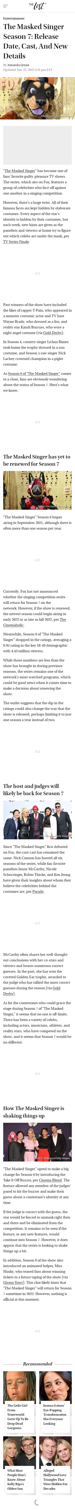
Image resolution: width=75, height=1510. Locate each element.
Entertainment (13, 18)
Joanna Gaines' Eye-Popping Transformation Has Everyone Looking (54, 1414)
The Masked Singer (20, 171)
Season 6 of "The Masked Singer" (34, 374)
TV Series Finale (16, 242)
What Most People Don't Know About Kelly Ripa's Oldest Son (16, 1480)
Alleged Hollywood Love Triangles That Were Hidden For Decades (55, 1480)
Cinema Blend (50, 1180)
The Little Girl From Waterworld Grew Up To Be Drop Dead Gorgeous (17, 1417)
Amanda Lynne (18, 65)
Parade (38, 891)
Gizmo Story (13, 1283)
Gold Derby (52, 333)
